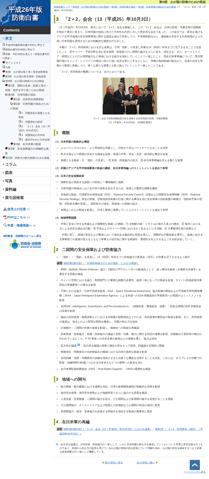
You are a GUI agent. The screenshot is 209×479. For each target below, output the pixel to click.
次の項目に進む (146, 462)
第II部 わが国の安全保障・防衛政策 (25, 76)
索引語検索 (14, 197)
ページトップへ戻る (195, 472)
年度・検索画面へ (19, 225)
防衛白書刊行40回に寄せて (20, 49)
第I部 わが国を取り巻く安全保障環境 (26, 72)
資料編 (10, 189)
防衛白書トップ (62, 7)
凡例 (7, 67)
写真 (9, 181)
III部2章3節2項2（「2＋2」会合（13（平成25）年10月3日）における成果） (108, 429)
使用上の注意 (16, 209)
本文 (9, 38)
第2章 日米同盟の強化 (123, 7)
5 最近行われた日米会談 (36, 139)
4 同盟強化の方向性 (33, 135)
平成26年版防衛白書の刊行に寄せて (25, 45)
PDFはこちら (16, 217)
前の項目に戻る (114, 462)
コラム (11, 164)
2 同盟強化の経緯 (32, 122)
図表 (9, 172)
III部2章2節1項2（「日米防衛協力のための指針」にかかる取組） (101, 263)
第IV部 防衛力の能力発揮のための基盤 (27, 158)
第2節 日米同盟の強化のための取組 (157, 7)
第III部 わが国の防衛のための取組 (24, 81)
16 (78, 344)
